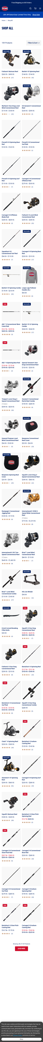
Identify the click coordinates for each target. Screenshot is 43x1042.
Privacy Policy (17, 1035)
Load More (21, 949)
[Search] (30, 8)
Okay (21, 1039)
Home (3, 20)
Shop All (10, 20)
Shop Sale (36, 15)
